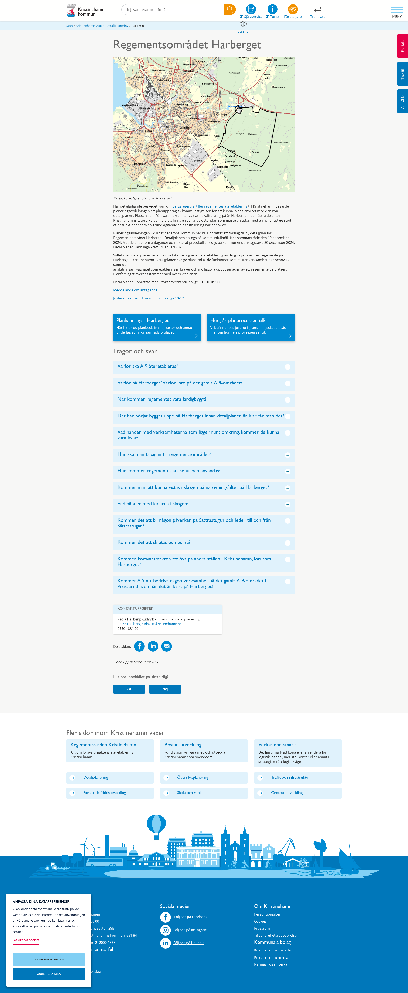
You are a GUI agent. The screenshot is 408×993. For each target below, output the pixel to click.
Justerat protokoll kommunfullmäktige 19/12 (148, 298)
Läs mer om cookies (26, 940)
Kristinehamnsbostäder (273, 950)
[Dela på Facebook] (139, 647)
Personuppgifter (267, 914)
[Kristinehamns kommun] (86, 10)
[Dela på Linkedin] (153, 647)
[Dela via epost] (166, 647)
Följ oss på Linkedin (188, 943)
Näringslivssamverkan (271, 964)
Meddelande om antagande (135, 290)
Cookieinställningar (49, 959)
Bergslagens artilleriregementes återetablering (209, 206)
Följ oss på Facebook (190, 916)
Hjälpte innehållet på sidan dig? (141, 677)
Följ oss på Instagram (190, 929)
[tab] (204, 367)
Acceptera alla (49, 974)
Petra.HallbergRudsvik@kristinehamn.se (150, 624)
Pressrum (262, 928)
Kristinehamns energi (271, 957)
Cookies (260, 921)
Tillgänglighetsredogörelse (275, 935)
